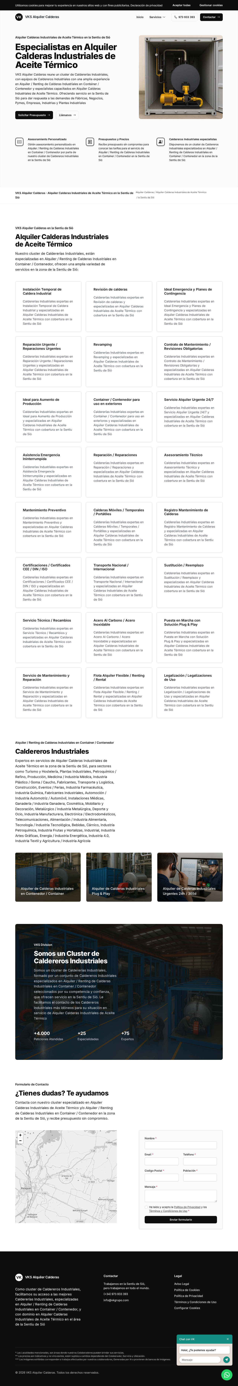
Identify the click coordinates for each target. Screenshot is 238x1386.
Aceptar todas (182, 5)
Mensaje (151, 1186)
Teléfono (189, 1154)
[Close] (228, 1339)
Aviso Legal (181, 1284)
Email (149, 1154)
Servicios (155, 17)
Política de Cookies (187, 1290)
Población (190, 1170)
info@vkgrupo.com (116, 1300)
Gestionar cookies (211, 5)
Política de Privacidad (187, 1207)
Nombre (151, 1138)
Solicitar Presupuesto (32, 115)
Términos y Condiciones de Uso (168, 1210)
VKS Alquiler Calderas (41, 17)
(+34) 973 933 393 (116, 1294)
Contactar (209, 17)
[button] (66, 1176)
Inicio (140, 17)
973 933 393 (186, 17)
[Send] (226, 1359)
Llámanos (65, 115)
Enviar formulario (181, 1219)
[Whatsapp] (226, 1374)
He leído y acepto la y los (178, 1208)
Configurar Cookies (187, 1308)
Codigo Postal (154, 1170)
